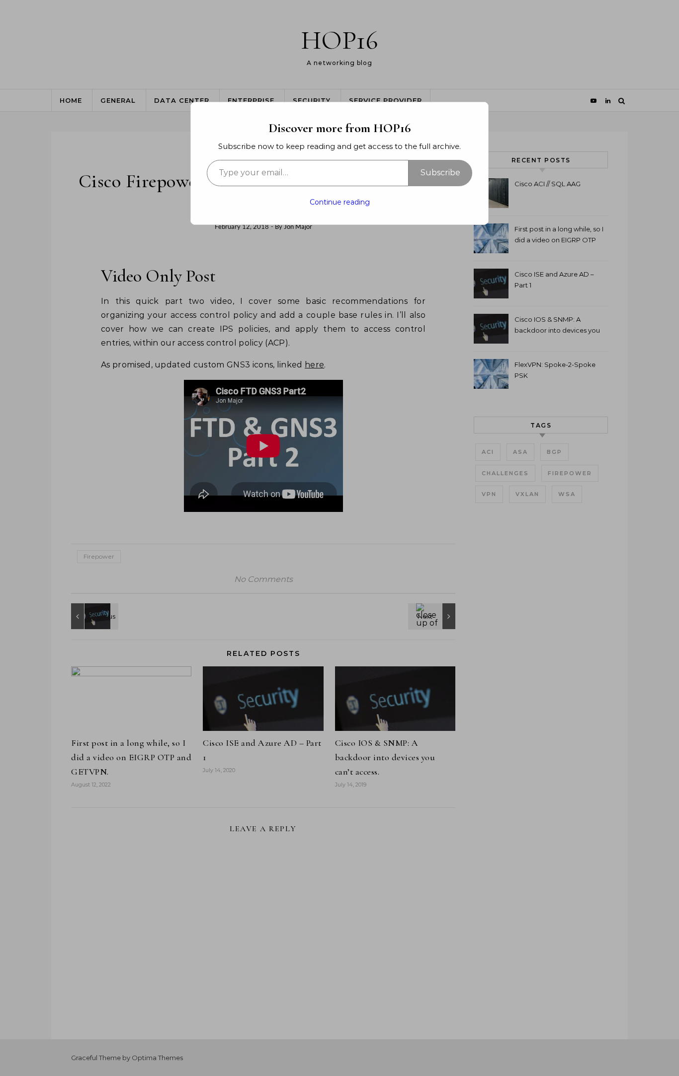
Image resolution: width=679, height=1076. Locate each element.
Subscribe (440, 172)
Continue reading (340, 202)
